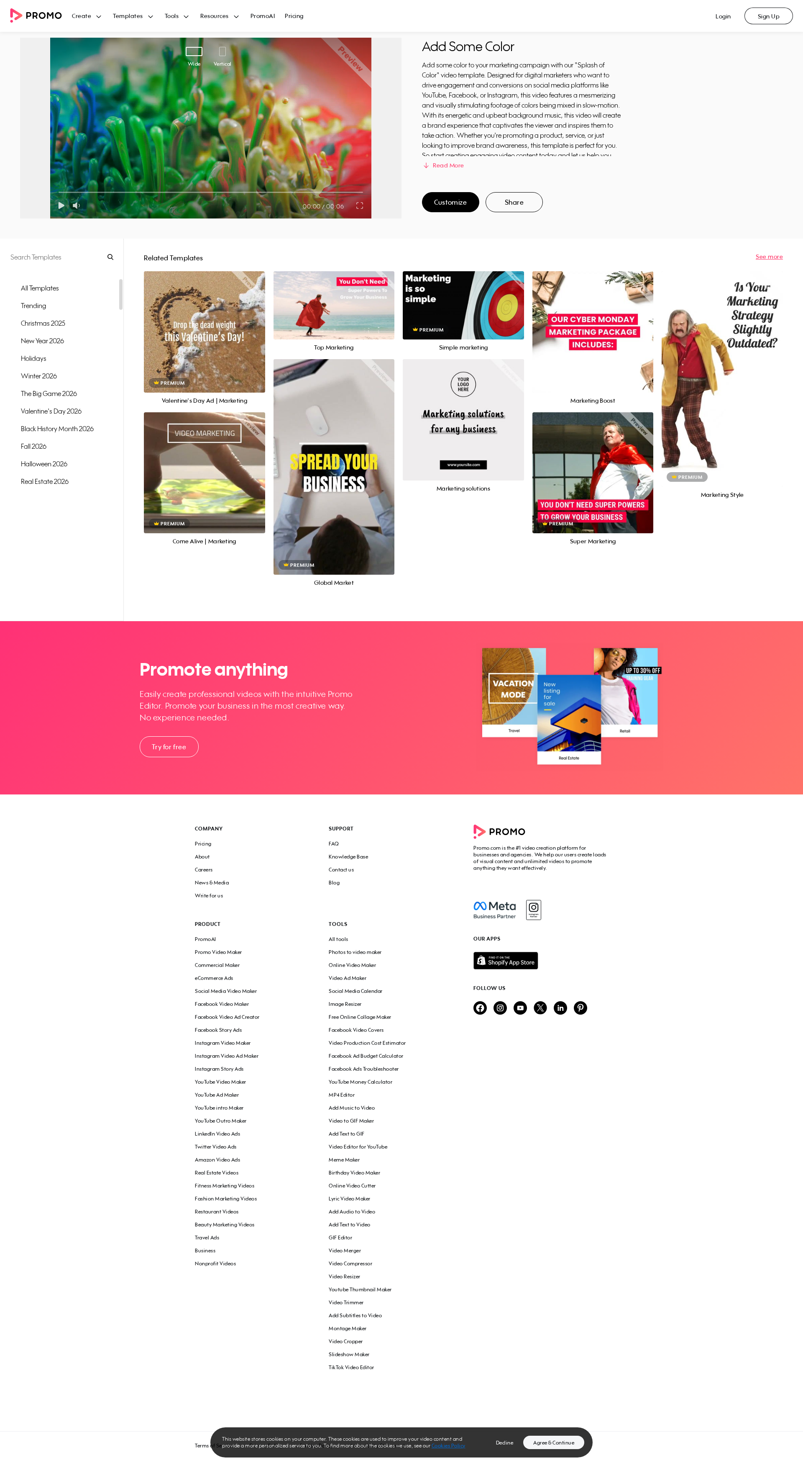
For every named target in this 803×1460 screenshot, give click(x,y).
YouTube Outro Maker (221, 1121)
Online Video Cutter (352, 1185)
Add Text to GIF (347, 1134)
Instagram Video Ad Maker (226, 1056)
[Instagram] (533, 910)
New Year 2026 (42, 341)
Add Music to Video (352, 1108)
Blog (334, 882)
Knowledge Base (348, 856)
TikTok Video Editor (351, 1367)
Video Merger (345, 1250)
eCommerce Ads (214, 978)
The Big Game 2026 (49, 393)
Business (205, 1250)
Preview (204, 322)
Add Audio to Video (352, 1211)
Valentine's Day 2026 (51, 411)
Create (81, 15)
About (202, 856)
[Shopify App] (540, 960)
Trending (33, 305)
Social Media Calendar (356, 991)
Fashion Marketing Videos (226, 1198)
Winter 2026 (39, 376)
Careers (204, 869)
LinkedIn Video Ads (217, 1134)
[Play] (61, 205)
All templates (40, 288)
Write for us (209, 895)
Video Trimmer (346, 1302)
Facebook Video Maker (222, 1004)
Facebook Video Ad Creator (227, 1017)
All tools (338, 939)
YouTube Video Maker (220, 1082)
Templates (128, 15)
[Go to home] (41, 16)
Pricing (294, 15)
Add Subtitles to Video (355, 1315)
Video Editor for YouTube (358, 1147)
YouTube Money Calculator (360, 1082)
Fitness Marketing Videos (224, 1185)
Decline (505, 1442)
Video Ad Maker (347, 978)
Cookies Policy (448, 1445)
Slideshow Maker (349, 1354)
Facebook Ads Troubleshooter (364, 1069)
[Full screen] (360, 205)
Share (514, 202)
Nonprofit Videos (215, 1263)
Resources (214, 15)
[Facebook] (494, 910)
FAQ (334, 844)
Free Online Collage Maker (360, 1017)
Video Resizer (345, 1276)
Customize (450, 202)
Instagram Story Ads (219, 1069)
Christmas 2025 (43, 323)
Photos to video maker (355, 952)
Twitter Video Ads (216, 1147)
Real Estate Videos (216, 1173)
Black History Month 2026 (57, 428)
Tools (172, 15)
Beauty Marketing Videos (225, 1224)
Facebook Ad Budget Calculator (366, 1056)
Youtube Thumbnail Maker (360, 1289)
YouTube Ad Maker (217, 1095)
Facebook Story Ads (218, 1030)
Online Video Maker (352, 965)
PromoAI (263, 15)
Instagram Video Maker (223, 1043)
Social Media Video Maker (226, 991)
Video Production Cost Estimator (367, 1043)
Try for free (169, 747)
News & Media (212, 882)
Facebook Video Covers (356, 1030)
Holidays (33, 358)
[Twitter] (540, 1008)
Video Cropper (346, 1341)
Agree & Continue (553, 1442)
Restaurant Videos (217, 1211)
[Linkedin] (560, 1008)
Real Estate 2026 (45, 481)
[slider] (58, 192)
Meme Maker (344, 1160)
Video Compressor (350, 1263)
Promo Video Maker (218, 952)
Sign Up (769, 16)
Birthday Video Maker (354, 1173)
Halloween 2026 (44, 464)
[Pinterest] (580, 1008)
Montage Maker (348, 1328)
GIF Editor (340, 1237)
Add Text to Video (350, 1224)
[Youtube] (520, 1008)
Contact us (341, 869)
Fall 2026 (33, 446)
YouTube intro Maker (219, 1108)
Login (723, 16)
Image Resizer (345, 1004)
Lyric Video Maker (350, 1198)
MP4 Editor (342, 1095)
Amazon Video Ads (217, 1160)
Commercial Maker (217, 965)
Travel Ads (207, 1237)
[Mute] (78, 205)
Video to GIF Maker (351, 1121)
